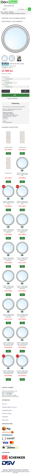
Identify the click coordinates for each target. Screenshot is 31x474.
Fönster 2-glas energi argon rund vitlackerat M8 (22, 202)
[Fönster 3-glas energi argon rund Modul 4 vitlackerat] (15, 39)
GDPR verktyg (6, 413)
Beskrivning (15, 103)
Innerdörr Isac (8, 173)
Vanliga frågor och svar (9, 407)
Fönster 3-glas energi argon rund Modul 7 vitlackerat (22, 259)
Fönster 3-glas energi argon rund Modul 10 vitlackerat (8, 315)
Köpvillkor (5, 417)
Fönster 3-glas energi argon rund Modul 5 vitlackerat (22, 231)
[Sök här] (1, 5)
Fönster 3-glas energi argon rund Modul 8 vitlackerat (8, 287)
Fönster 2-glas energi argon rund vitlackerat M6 (8, 202)
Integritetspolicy (7, 410)
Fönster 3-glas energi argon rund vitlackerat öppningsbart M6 (8, 344)
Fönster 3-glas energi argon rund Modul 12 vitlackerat (22, 315)
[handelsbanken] (7, 435)
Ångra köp (5, 420)
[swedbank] (8, 433)
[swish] (8, 440)
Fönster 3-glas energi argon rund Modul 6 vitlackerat (8, 259)
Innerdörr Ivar (22, 147)
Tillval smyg (5, 77)
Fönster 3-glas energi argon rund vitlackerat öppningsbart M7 (22, 344)
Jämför (23, 98)
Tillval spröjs (5, 81)
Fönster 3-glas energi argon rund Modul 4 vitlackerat (8, 231)
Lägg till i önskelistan (12, 98)
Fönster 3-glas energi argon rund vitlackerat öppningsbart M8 (8, 372)
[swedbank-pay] (6, 430)
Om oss (4, 404)
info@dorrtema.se (9, 392)
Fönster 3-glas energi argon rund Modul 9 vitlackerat (22, 287)
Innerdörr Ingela (8, 147)
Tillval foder (5, 84)
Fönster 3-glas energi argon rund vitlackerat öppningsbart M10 (22, 372)
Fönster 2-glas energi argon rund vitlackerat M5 (22, 174)
